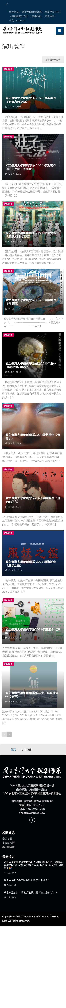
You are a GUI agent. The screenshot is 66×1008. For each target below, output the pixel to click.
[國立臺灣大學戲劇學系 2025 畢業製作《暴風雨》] (33, 292)
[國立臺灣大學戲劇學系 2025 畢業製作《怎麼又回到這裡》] (33, 224)
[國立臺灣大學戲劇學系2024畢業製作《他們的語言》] (33, 490)
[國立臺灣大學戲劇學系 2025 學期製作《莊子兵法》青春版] (33, 157)
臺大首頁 (14, 11)
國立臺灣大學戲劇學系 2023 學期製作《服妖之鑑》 (30, 563)
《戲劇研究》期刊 (19, 16)
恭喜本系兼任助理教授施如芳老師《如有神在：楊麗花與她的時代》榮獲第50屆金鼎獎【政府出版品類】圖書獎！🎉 (33, 865)
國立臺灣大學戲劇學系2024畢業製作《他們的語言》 (32, 500)
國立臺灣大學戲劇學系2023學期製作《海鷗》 (32, 631)
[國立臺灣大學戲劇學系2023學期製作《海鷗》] (33, 621)
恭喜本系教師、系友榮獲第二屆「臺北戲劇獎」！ (31, 892)
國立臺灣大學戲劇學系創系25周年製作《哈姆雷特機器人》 (30, 365)
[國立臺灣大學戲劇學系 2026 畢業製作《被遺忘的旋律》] (33, 90)
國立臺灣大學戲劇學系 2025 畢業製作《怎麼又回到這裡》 (30, 235)
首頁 (13, 749)
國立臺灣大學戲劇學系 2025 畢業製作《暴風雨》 (30, 302)
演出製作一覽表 (52, 59)
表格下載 (37, 16)
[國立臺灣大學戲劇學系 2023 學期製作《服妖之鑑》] (33, 553)
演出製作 (8, 69)
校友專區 (50, 16)
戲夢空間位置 (52, 11)
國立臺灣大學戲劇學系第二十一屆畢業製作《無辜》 (32, 695)
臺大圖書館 (8, 847)
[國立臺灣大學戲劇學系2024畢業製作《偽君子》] (33, 426)
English (20, 20)
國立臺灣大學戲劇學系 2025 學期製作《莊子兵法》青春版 (30, 167)
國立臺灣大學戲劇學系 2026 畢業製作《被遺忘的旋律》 (30, 100)
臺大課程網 (8, 842)
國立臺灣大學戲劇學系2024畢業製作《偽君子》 (32, 436)
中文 (11, 20)
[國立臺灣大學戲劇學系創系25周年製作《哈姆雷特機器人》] (33, 355)
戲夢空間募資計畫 (32, 11)
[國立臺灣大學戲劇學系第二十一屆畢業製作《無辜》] (33, 684)
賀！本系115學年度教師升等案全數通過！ (27, 880)
